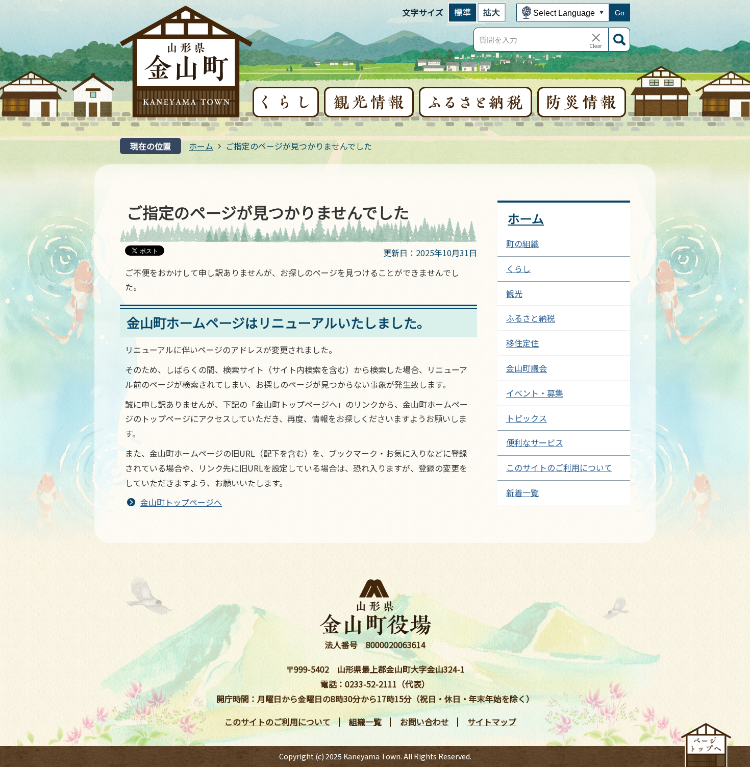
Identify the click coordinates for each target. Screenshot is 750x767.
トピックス (526, 418)
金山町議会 (526, 368)
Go (619, 13)
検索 (619, 40)
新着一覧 (522, 492)
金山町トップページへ (181, 502)
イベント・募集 (534, 393)
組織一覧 (365, 721)
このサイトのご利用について (559, 467)
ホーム (201, 146)
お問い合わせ (424, 721)
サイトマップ (491, 721)
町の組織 (522, 243)
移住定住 (522, 343)
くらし (518, 268)
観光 (514, 293)
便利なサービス (534, 442)
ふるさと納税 (530, 318)
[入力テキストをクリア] (596, 40)
